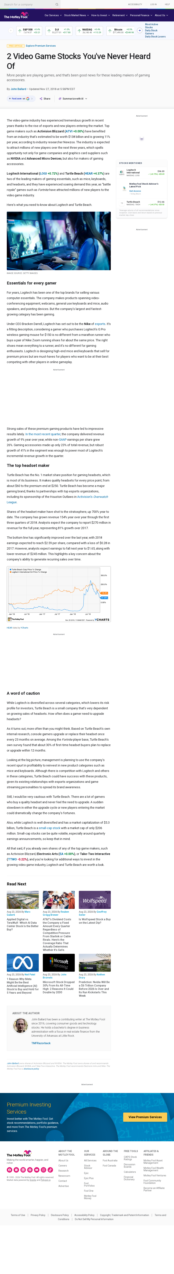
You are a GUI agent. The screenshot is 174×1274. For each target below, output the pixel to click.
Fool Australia (110, 1160)
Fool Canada (109, 1165)
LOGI (43, 173)
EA (61, 854)
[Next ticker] (139, 30)
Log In (153, 4)
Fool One (88, 1190)
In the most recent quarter (42, 434)
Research (63, 1170)
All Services (90, 1160)
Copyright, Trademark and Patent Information (124, 1215)
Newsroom (64, 1175)
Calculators (130, 1172)
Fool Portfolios (89, 1184)
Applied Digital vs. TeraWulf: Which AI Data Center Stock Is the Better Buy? (23, 924)
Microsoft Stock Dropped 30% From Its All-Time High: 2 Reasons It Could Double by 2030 (59, 987)
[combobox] (30, 4)
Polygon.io (45, 1180)
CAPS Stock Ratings (130, 1158)
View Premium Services (145, 1117)
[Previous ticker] (11, 30)
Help (167, 4)
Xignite (33, 1180)
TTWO (12, 859)
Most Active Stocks (151, 26)
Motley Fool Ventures (155, 1175)
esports (100, 324)
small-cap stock (49, 828)
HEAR (89, 173)
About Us (63, 1160)
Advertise (63, 1186)
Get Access (135, 191)
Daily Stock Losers (155, 36)
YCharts (24, 627)
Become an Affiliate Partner (154, 1189)
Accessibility (135, 4)
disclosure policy (31, 1069)
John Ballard (18, 89)
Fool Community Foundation (152, 1181)
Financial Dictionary (129, 1178)
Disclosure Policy (60, 1215)
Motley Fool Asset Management (153, 1161)
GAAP (63, 439)
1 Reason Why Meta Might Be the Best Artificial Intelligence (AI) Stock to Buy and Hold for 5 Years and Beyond (23, 985)
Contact (62, 1181)
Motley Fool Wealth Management (154, 1169)
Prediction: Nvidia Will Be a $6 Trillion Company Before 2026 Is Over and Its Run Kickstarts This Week (94, 989)
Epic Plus (89, 1178)
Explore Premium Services (41, 45)
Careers (62, 1165)
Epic (86, 1173)
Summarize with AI (73, 98)
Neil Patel (30, 974)
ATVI (69, 131)
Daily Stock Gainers (151, 32)
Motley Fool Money (90, 1197)
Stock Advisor (88, 1166)
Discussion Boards (129, 1165)
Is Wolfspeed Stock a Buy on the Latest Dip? (95, 921)
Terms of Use (18, 1215)
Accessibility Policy (84, 1215)
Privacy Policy (38, 1215)
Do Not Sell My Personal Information (94, 1219)
